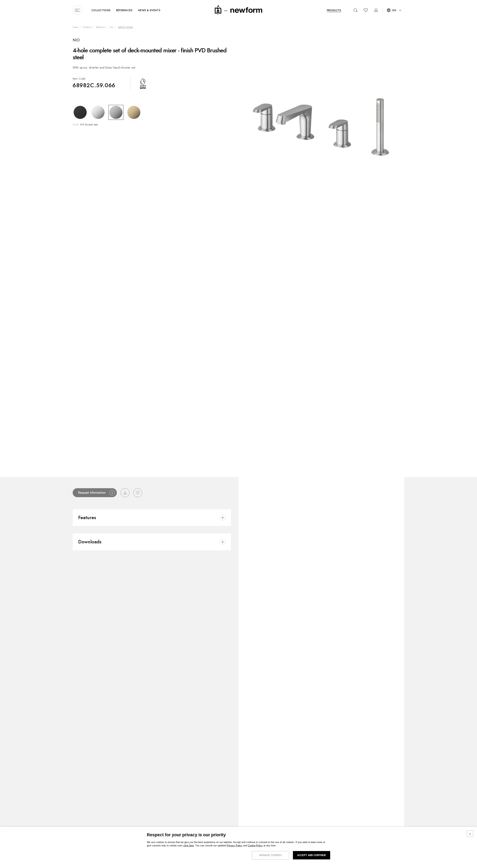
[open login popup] (375, 10)
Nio (111, 27)
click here (188, 845)
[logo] (238, 10)
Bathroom (100, 27)
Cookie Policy (255, 845)
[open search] (355, 10)
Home (75, 27)
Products (87, 27)
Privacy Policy (234, 845)
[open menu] (77, 10)
